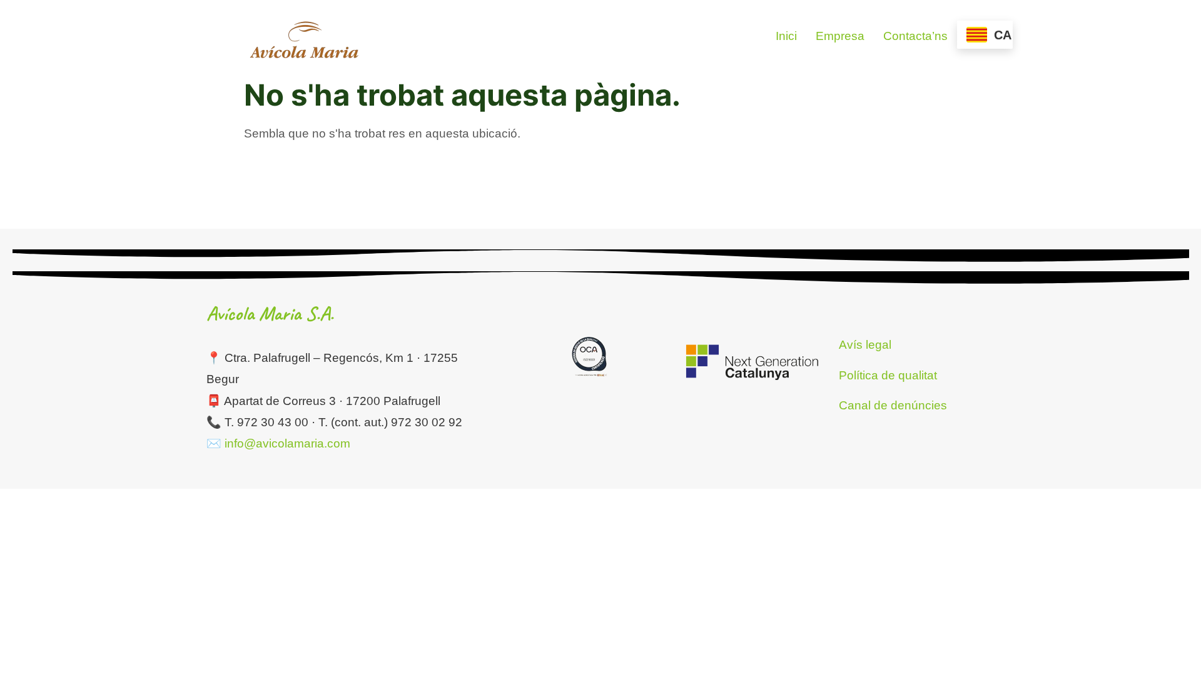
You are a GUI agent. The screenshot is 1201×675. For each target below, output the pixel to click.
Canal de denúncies (893, 405)
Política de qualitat (888, 375)
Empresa (840, 35)
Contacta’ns (915, 35)
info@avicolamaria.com (287, 443)
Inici (786, 35)
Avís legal (865, 344)
